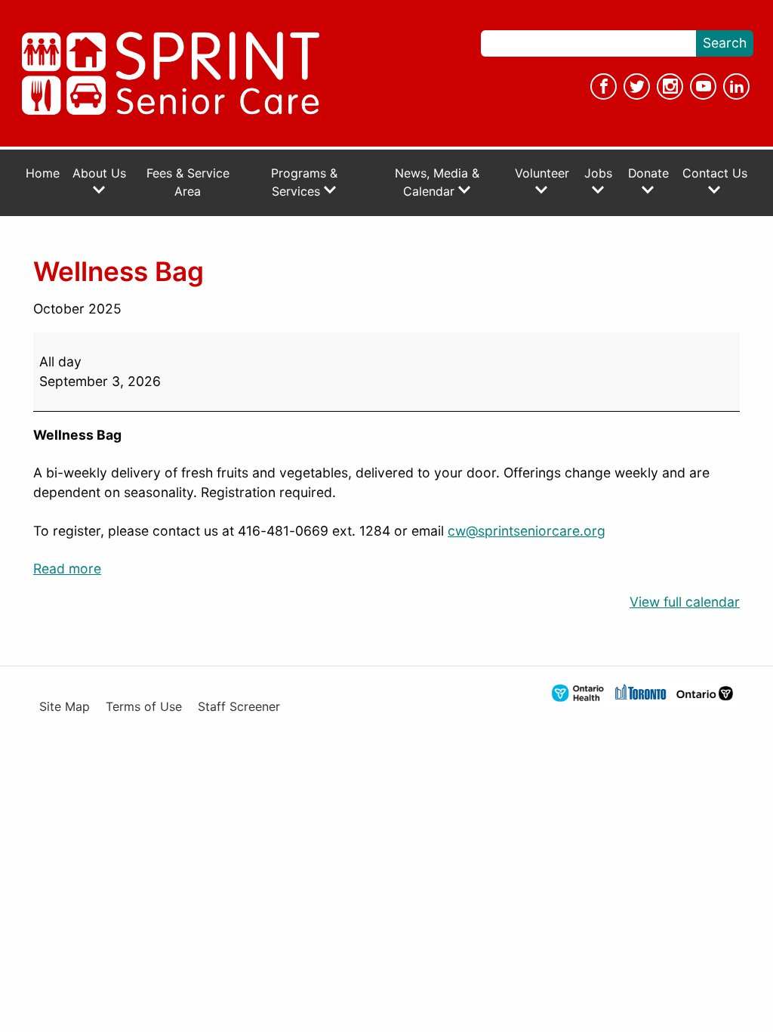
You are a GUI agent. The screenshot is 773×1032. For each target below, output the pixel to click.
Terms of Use (144, 707)
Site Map (64, 707)
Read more (67, 568)
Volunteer (542, 173)
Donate (648, 173)
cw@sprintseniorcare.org (526, 531)
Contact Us (714, 173)
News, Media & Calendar (437, 182)
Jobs (598, 173)
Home (43, 173)
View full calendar (685, 602)
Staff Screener (239, 707)
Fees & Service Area (187, 182)
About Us (99, 173)
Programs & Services (304, 182)
